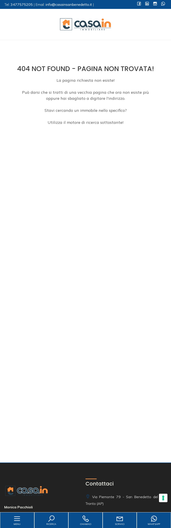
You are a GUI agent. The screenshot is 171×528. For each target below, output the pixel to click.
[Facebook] (139, 4)
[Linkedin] (147, 4)
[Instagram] (155, 4)
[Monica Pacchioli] (85, 24)
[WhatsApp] (163, 4)
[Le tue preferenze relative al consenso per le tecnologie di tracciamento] (163, 498)
